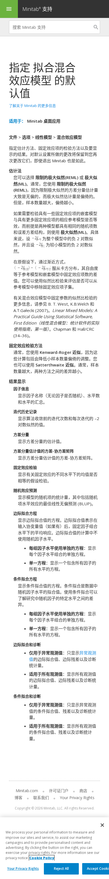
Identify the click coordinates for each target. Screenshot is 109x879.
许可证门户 (58, 790)
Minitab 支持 (37, 9)
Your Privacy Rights (23, 868)
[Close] (102, 825)
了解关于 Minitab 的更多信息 (32, 105)
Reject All (61, 868)
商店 (83, 790)
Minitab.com (27, 790)
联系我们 (41, 797)
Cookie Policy (41, 858)
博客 (18, 797)
